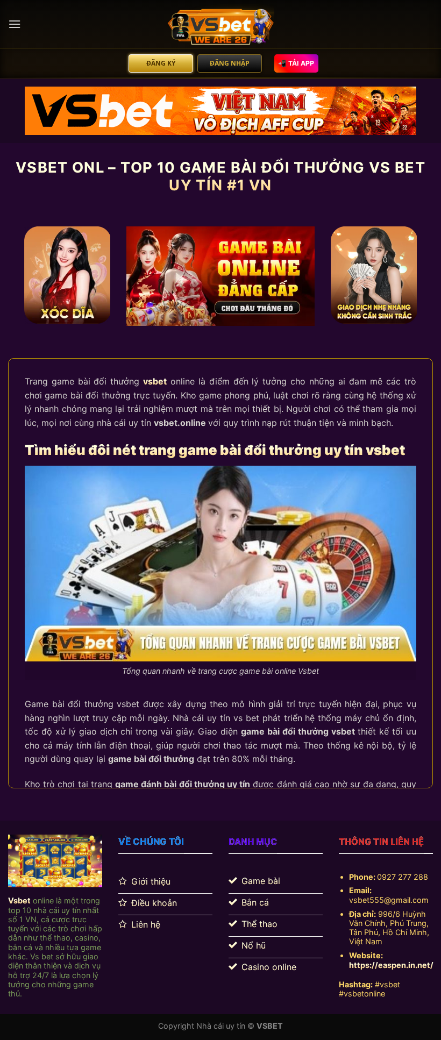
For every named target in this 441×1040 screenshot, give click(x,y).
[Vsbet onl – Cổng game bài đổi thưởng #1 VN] (220, 24)
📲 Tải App (296, 63)
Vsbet (19, 900)
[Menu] (14, 24)
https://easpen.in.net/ (391, 965)
